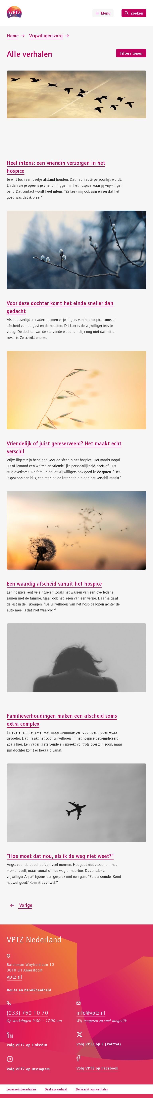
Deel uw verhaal (56, 1089)
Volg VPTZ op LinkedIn (27, 1044)
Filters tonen (131, 53)
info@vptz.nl (90, 1013)
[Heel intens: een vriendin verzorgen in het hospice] (76, 110)
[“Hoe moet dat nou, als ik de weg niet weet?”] (76, 802)
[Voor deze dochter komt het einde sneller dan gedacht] (76, 250)
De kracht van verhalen (92, 1089)
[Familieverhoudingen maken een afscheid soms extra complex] (76, 662)
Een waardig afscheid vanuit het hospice (54, 583)
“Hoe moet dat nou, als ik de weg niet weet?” (60, 855)
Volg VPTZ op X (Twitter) (98, 1043)
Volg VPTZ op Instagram (28, 1068)
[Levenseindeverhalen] (14, 13)
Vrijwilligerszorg (46, 35)
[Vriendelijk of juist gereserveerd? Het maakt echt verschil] (76, 390)
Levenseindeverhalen (21, 1089)
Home (13, 35)
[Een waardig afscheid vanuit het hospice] (76, 530)
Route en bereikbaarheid (29, 989)
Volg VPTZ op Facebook (97, 1068)
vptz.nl (14, 977)
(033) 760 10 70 (27, 1013)
